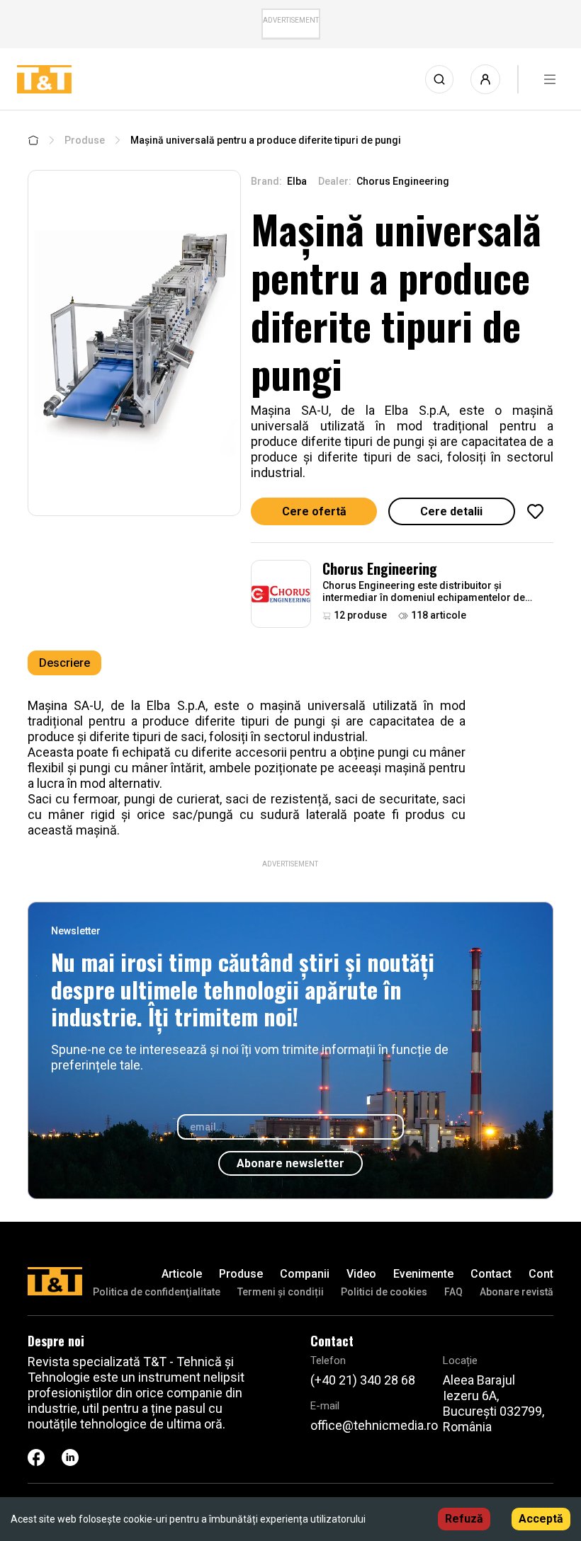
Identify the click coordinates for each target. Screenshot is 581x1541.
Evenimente (423, 1274)
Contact (491, 1274)
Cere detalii (451, 511)
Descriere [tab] (64, 663)
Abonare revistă (516, 1291)
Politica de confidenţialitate (156, 1291)
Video (361, 1274)
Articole (182, 1274)
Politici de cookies (384, 1291)
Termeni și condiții (280, 1291)
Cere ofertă (314, 511)
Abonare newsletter (290, 1163)
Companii (304, 1274)
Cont (541, 1274)
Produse (84, 140)
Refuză (464, 1518)
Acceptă (541, 1518)
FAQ (453, 1291)
